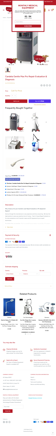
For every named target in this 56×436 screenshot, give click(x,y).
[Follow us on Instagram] (7, 422)
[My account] (49, 10)
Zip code (42, 270)
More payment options (40, 104)
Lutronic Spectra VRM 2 (13, 192)
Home (4, 17)
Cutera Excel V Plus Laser (13, 189)
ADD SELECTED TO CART (12, 179)
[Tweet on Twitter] (47, 85)
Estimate (9, 279)
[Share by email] (50, 85)
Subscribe (7, 411)
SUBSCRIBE (28, 26)
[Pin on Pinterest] (44, 85)
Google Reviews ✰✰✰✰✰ (35, 398)
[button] (25, 334)
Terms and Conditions (36, 382)
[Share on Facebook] (41, 85)
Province (24, 270)
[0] (52, 10)
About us (33, 379)
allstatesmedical (10, 83)
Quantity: (7, 95)
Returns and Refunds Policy (38, 384)
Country (7, 270)
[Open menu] (3, 10)
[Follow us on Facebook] (4, 422)
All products (10, 17)
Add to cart (16, 101)
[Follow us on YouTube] (9, 422)
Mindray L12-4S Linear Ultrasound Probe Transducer (20, 195)
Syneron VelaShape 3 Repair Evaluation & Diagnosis (20, 186)
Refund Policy (8, 286)
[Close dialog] (43, 1)
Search (32, 377)
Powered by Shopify (28, 431)
